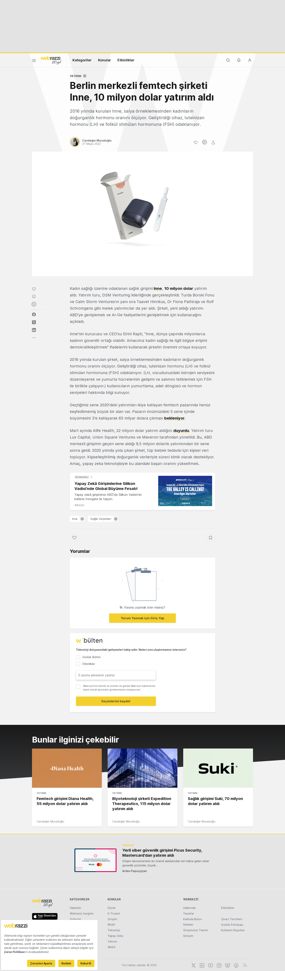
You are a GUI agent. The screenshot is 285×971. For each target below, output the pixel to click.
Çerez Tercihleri (231, 919)
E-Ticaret (114, 913)
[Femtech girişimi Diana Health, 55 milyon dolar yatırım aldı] (67, 768)
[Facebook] (235, 965)
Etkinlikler (125, 60)
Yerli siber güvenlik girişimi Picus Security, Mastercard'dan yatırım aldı (162, 853)
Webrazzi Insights (82, 913)
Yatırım (75, 76)
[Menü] (34, 61)
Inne (158, 288)
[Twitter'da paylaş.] (34, 322)
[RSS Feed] (244, 965)
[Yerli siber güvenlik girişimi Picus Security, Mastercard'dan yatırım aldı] (95, 860)
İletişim (188, 935)
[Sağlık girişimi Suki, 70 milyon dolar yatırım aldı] (218, 768)
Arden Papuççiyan (134, 871)
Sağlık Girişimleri (100, 518)
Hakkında (189, 907)
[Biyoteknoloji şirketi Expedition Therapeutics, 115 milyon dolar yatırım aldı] (142, 768)
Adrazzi (79, 505)
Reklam (188, 924)
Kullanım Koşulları (233, 930)
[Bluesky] (227, 965)
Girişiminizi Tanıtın (195, 930)
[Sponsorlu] (185, 491)
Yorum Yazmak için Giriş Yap (142, 618)
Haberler (75, 907)
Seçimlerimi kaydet (115, 701)
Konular (104, 60)
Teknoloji (114, 930)
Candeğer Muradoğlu (50, 821)
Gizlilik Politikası (232, 924)
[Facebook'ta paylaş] (34, 314)
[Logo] (51, 60)
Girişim (112, 919)
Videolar (75, 919)
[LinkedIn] (201, 965)
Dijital (111, 907)
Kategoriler (82, 60)
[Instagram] (218, 965)
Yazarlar (188, 913)
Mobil (111, 924)
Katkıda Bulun (192, 919)
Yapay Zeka (115, 935)
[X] (193, 965)
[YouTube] (210, 965)
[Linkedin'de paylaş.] (34, 330)
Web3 (111, 947)
